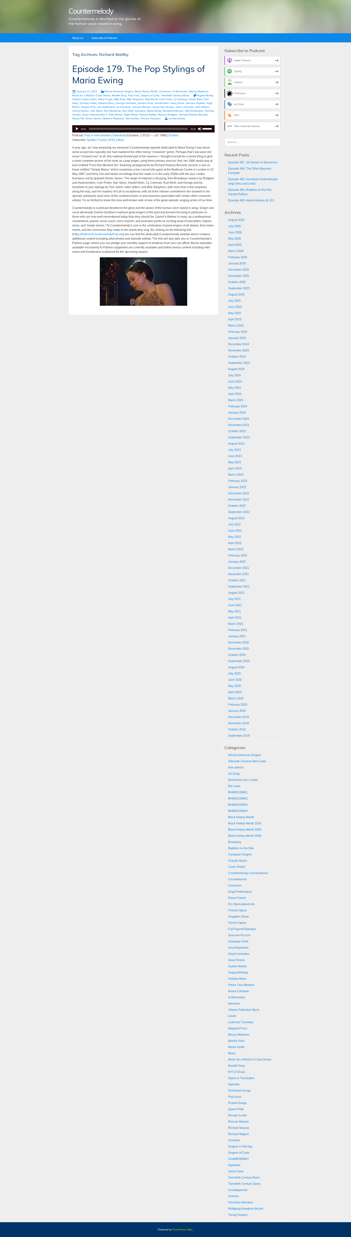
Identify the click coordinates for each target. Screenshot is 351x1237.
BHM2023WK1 (238, 792)
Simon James (93, 118)
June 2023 (235, 456)
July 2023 (234, 449)
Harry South (177, 103)
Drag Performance (240, 891)
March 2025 (236, 325)
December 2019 (238, 717)
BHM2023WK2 (238, 798)
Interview (234, 1003)
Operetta (233, 1084)
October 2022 (237, 505)
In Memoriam (180, 91)
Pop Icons (133, 95)
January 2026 (237, 263)
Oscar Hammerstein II (94, 114)
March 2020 (236, 698)
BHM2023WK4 (238, 810)
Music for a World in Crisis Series (91, 95)
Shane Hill (78, 118)
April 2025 (234, 319)
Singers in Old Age (240, 1146)
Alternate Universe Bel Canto (247, 761)
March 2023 (236, 474)
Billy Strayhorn (135, 99)
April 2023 (234, 468)
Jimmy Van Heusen (163, 106)
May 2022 (234, 536)
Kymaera (140, 110)
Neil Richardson (194, 110)
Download (119, 135)
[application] (143, 128)
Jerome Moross (142, 106)
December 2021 (238, 567)
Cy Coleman (180, 99)
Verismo (233, 1196)
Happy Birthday (238, 972)
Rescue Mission (238, 1121)
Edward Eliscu (106, 103)
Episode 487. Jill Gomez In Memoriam (252, 162)
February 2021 (237, 630)
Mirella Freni (236, 1040)
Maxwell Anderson (173, 110)
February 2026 (237, 257)
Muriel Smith (236, 1047)
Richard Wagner (238, 1134)
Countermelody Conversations (248, 873)
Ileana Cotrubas (238, 991)
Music (232, 1053)
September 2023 (239, 437)
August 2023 (236, 443)
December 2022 (238, 493)
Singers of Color (150, 95)
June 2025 (235, 306)
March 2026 (236, 251)
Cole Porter (165, 99)
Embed (173, 135)
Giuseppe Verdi (238, 941)
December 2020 (238, 642)
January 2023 (237, 487)
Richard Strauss (238, 1127)
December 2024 (238, 344)
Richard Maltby (147, 114)
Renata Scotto (237, 1115)
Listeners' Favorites (240, 1022)
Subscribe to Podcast (104, 37)
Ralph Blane (131, 114)
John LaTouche (185, 106)
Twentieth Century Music (175, 95)
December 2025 (238, 269)
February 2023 (237, 480)
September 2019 (239, 735)
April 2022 (234, 543)
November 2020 (238, 648)
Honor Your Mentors (241, 984)
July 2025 (234, 300)
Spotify (91, 139)
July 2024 (234, 375)
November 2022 (238, 499)
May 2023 (234, 462)
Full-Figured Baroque (242, 929)
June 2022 (235, 530)
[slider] (208, 128)
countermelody (176, 118)
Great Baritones (238, 947)
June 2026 (235, 232)
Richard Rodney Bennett (193, 114)
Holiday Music (237, 978)
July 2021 (234, 598)
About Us (77, 37)
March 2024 (236, 400)
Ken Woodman (112, 110)
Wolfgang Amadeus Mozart (245, 1208)
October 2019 (237, 729)
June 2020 (235, 679)
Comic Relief (236, 866)
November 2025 (238, 275)
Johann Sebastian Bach (243, 1009)
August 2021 (236, 592)
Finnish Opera (237, 910)
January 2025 (237, 338)
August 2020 (236, 667)
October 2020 (237, 654)
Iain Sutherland (106, 106)
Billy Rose (120, 99)
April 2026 (234, 244)
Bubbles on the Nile (241, 848)
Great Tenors (236, 960)
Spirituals (234, 1165)
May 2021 (234, 611)
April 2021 (234, 617)
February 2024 (237, 406)
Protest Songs (237, 1103)
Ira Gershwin (123, 106)
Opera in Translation (241, 1078)
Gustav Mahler (237, 966)
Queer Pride (236, 1109)
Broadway (234, 842)
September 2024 (239, 362)
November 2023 (238, 425)
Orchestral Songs (239, 1090)
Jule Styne (96, 110)
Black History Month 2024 (244, 823)
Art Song (233, 773)
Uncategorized (237, 1189)
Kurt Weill (127, 110)
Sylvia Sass (236, 1171)
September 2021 (239, 586)
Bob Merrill (151, 99)
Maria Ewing (154, 110)
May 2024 (234, 387)
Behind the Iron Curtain (243, 779)
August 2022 (236, 518)
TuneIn (102, 139)
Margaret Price (237, 1028)
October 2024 (237, 356)
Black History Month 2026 (244, 835)
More (121, 139)
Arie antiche (236, 767)
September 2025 (239, 288)
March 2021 (236, 623)
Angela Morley (205, 95)
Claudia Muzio (237, 860)
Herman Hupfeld (195, 103)
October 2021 (237, 580)
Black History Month (146, 91)
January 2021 (237, 636)
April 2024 (234, 393)
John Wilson (202, 106)
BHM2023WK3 (238, 804)
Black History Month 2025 (244, 829)
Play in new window (97, 135)
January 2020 (237, 710)
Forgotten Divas (238, 916)
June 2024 (235, 381)
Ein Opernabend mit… (242, 904)
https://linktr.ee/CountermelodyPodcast (98, 234)
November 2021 (238, 574)
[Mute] (199, 129)
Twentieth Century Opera (244, 1183)
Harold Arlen (162, 103)
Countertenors (237, 879)
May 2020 (234, 685)
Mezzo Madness (198, 91)
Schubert (234, 1140)
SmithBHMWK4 (238, 1158)
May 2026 (234, 238)
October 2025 (237, 282)
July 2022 (234, 524)
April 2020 (234, 692)
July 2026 (234, 226)
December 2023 (238, 418)
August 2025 (236, 294)
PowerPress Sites (182, 1229)
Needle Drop (119, 95)
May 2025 (234, 313)
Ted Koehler (132, 118)
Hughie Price (88, 106)
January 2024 (237, 412)
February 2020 (237, 704)
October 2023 (237, 431)
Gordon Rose (145, 103)
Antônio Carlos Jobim (84, 99)
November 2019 (238, 723)
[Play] (77, 129)
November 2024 (238, 350)
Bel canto (234, 786)
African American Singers (118, 91)
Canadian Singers (240, 854)
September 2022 (239, 512)
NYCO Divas (236, 1071)
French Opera (237, 922)
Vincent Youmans (151, 118)
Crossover (165, 91)
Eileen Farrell (237, 897)
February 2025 (237, 331)
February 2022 (237, 555)
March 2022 (236, 549)
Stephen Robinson (113, 118)
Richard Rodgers (168, 114)
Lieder (232, 1016)
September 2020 (239, 661)
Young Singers (237, 1214)
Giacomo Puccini (239, 935)
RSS (112, 139)
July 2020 (234, 673)
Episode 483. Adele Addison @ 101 (251, 200)
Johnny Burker (80, 110)
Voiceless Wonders (240, 1202)
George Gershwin (126, 103)
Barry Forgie (105, 99)
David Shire (196, 99)
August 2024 (236, 369)
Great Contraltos (238, 953)
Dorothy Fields (88, 103)
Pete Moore (115, 114)
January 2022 (237, 561)
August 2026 (236, 219)
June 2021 (235, 605)
